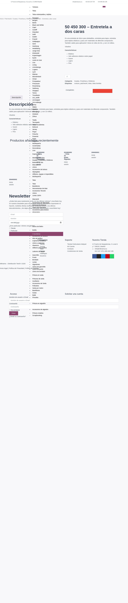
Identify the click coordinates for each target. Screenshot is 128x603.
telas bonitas (96, 83)
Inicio (1, 19)
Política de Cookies (32, 268)
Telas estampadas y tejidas (41, 14)
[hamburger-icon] (104, 6)
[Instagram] (99, 256)
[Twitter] (103, 256)
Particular (14, 230)
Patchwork (8, 19)
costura (76, 83)
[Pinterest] (107, 256)
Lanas (34, 262)
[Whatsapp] (112, 256)
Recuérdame (15, 310)
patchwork (83, 83)
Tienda (13, 228)
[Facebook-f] (94, 256)
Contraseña (13, 303)
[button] (108, 6)
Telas (34, 11)
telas (90, 83)
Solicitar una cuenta (74, 294)
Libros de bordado (38, 271)
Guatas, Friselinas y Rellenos (22, 19)
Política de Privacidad (16, 268)
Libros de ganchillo (38, 267)
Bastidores (36, 290)
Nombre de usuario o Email (18, 297)
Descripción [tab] (16, 97)
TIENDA (35, 7)
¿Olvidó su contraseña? (17, 316)
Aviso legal (4, 268)
